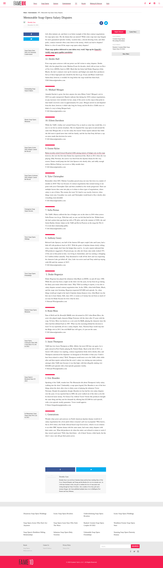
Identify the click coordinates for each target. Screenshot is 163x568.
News (35, 3)
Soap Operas (45, 3)
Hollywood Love (27, 550)
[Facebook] (101, 23)
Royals (84, 3)
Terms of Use (66, 548)
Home (25, 12)
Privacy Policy (67, 545)
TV (76, 3)
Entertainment (66, 3)
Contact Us (46, 545)
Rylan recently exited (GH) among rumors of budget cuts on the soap (75, 153)
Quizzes (55, 3)
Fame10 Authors (47, 548)
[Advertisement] (75, 452)
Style (107, 3)
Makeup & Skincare (96, 3)
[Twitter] (106, 23)
